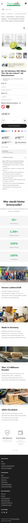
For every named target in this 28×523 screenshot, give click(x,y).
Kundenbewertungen (6, 505)
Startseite (3, 13)
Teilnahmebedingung (6, 484)
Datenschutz (4, 482)
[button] (25, 3)
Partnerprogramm (5, 498)
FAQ (2, 461)
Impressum (4, 479)
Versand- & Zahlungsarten (7, 466)
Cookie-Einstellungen (6, 486)
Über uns (3, 493)
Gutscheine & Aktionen (7, 502)
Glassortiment (10, 16)
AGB (2, 475)
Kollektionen (10, 13)
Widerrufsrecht (5, 477)
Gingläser (4, 19)
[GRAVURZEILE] (13, 4)
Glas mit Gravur (20, 16)
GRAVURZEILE (15, 519)
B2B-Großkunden (5, 500)
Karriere (3, 496)
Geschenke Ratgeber (6, 468)
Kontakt (3, 463)
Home (3, 16)
